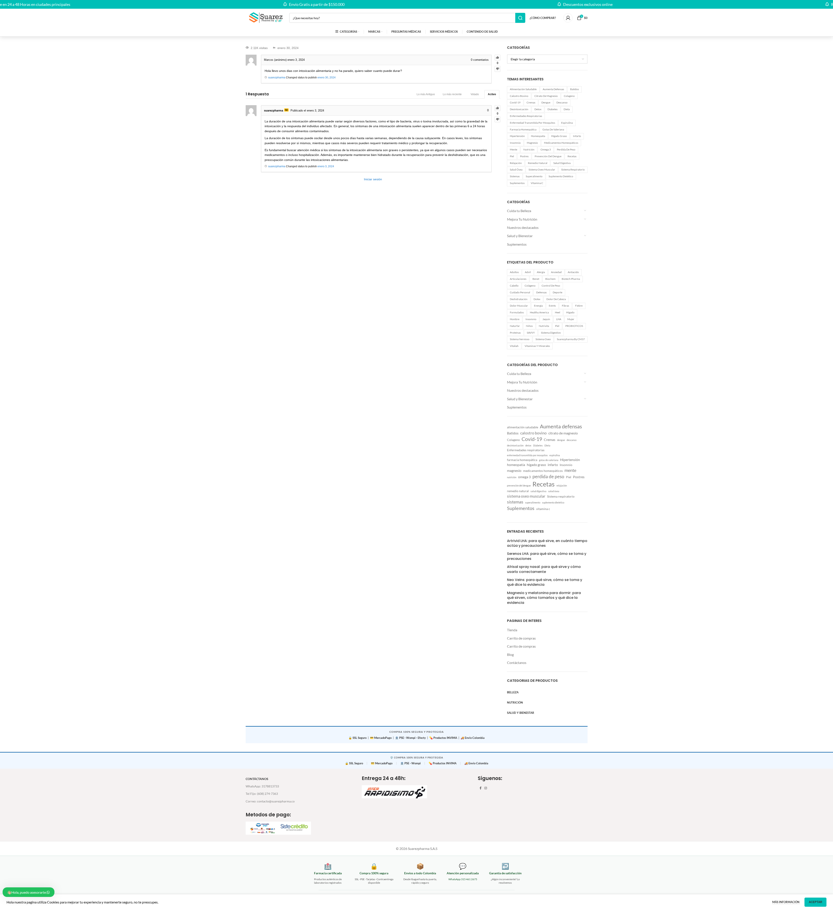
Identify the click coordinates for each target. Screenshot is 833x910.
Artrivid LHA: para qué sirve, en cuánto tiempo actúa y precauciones (547, 543)
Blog (510, 654)
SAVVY (531, 332)
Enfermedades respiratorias (526, 116)
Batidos (574, 89)
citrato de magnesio (546, 96)
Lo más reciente (452, 94)
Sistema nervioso (519, 339)
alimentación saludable (523, 89)
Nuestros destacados (523, 227)
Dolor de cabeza (556, 299)
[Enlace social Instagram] (485, 788)
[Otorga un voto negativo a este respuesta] (497, 119)
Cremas (531, 102)
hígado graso (559, 136)
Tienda (512, 630)
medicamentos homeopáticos (561, 142)
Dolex (537, 299)
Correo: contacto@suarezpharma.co (270, 801)
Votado (475, 94)
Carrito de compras (521, 638)
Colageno (569, 96)
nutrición (528, 149)
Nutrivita (544, 326)
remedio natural (537, 163)
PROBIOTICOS (574, 326)
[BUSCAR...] (520, 18)
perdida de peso (566, 149)
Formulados (517, 312)
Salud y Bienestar (520, 236)
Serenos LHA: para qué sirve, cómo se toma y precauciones (546, 556)
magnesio (532, 142)
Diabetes (552, 109)
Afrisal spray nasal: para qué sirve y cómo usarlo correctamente (544, 569)
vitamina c (537, 183)
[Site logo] (265, 17)
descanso (562, 102)
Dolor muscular (519, 305)
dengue (545, 102)
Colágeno (530, 285)
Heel (557, 312)
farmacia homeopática (523, 129)
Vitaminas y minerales (537, 346)
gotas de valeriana (553, 129)
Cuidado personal (520, 292)
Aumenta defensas (553, 89)
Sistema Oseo (543, 339)
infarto (577, 136)
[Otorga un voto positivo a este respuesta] (497, 108)
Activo (492, 94)
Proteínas (515, 332)
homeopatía (538, 136)
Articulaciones (518, 278)
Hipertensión (517, 136)
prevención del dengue (548, 156)
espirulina (567, 122)
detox (537, 109)
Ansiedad (556, 272)
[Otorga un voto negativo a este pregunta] (497, 69)
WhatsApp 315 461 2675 (462, 879)
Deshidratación (518, 299)
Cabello (514, 285)
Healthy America (539, 312)
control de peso (551, 285)
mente (513, 149)
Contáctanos (516, 662)
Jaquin (546, 319)
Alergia (541, 272)
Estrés (552, 305)
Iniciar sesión (373, 179)
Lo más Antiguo (426, 94)
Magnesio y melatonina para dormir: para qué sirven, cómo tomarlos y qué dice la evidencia (544, 598)
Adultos (514, 272)
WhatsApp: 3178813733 (262, 786)
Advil (528, 272)
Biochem (550, 278)
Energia (538, 305)
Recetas (572, 156)
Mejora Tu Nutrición (522, 219)
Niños (529, 326)
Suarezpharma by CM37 (571, 339)
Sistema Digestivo (551, 332)
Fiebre (579, 305)
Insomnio (515, 142)
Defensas (541, 292)
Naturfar (515, 326)
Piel (512, 156)
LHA (558, 319)
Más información (786, 902)
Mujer (570, 319)
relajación (516, 163)
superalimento (534, 176)
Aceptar (815, 902)
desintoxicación (519, 109)
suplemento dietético (561, 176)
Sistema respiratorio (573, 169)
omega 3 (546, 149)
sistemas (515, 176)
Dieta (567, 109)
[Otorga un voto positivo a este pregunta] (497, 58)
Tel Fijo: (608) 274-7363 (262, 793)
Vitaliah (514, 346)
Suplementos (517, 183)
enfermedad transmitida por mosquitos (532, 122)
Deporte (557, 292)
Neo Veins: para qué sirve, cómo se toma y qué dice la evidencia (544, 582)
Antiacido (573, 272)
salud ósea (516, 169)
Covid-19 (515, 102)
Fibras (565, 305)
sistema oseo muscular (542, 169)
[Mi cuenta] (568, 18)
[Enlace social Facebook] (480, 788)
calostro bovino (519, 96)
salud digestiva (562, 163)
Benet (535, 278)
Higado (570, 312)
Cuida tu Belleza (519, 211)
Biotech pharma (571, 278)
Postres (524, 156)
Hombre (514, 319)
